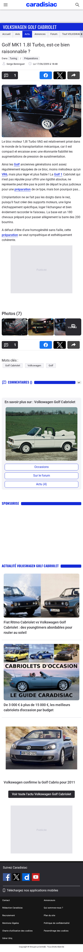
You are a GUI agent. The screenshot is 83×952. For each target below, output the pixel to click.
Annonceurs (49, 900)
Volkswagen (34, 365)
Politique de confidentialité (56, 923)
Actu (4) (41, 484)
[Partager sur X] (60, 74)
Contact (6, 900)
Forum (53, 34)
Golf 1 (58, 174)
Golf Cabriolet (12, 365)
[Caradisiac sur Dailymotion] (26, 877)
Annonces (40, 34)
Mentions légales (10, 923)
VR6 (4, 174)
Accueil (6, 34)
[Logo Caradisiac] (41, 7)
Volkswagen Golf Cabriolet (30, 26)
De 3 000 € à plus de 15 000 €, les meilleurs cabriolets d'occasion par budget (37, 707)
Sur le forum (41, 475)
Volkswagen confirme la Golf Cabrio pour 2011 (39, 782)
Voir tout (72, 327)
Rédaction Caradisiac (12, 908)
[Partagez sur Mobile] (74, 74)
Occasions (41, 467)
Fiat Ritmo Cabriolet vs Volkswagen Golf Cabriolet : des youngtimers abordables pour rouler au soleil (38, 627)
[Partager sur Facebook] (46, 74)
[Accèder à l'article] (41, 596)
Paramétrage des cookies (56, 931)
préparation (22, 189)
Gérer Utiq (7, 938)
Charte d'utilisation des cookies (17, 931)
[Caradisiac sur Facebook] (7, 877)
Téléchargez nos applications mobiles (32, 890)
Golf (17, 164)
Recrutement (8, 915)
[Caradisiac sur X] (17, 877)
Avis (17, 34)
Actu (27, 34)
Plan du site (49, 915)
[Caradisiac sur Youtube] (36, 877)
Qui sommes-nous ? (53, 908)
